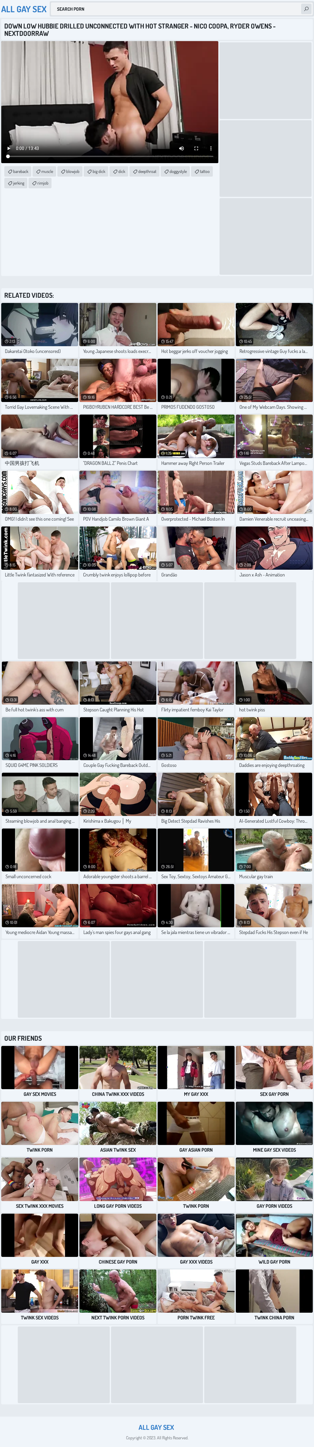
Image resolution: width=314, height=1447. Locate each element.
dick (121, 171)
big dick (99, 171)
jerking (18, 183)
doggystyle (178, 171)
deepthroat (147, 171)
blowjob (72, 171)
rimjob (42, 183)
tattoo (205, 171)
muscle (47, 171)
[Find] (306, 9)
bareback (20, 171)
